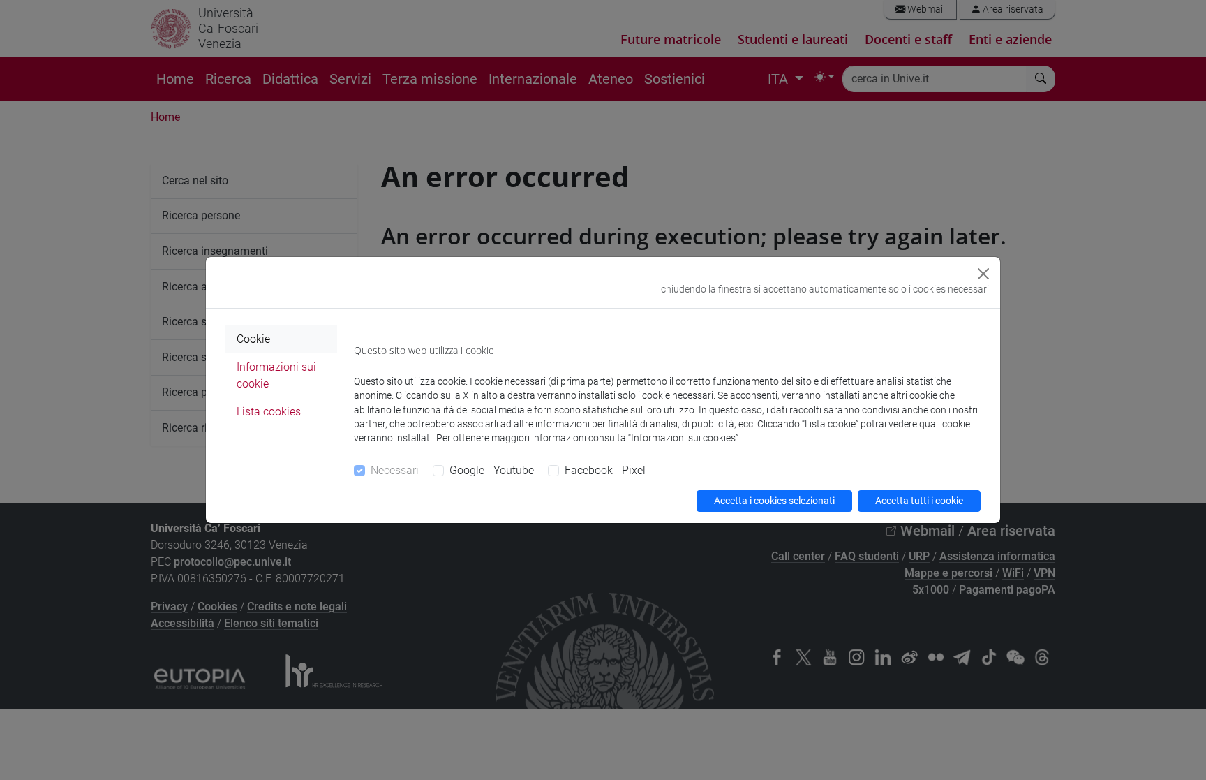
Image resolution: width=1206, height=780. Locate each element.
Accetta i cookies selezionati (774, 500)
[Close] (983, 274)
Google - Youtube (491, 470)
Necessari (395, 470)
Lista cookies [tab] (269, 411)
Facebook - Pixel (605, 470)
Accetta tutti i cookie (919, 500)
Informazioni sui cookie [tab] (276, 375)
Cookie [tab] (253, 339)
